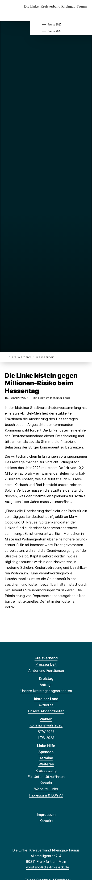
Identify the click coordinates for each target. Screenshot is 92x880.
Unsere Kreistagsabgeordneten (46, 691)
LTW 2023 (46, 737)
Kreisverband (21, 357)
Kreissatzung (46, 770)
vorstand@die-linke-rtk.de (47, 867)
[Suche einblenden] (72, 14)
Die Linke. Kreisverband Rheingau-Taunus (55, 6)
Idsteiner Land (46, 699)
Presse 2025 (54, 24)
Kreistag (46, 678)
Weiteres (46, 764)
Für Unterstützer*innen (46, 776)
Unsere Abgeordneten (46, 711)
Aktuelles (46, 705)
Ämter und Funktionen (46, 670)
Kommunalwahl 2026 (46, 725)
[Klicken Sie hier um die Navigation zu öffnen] (85, 14)
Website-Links (46, 789)
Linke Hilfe (46, 745)
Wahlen (46, 719)
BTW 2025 (46, 731)
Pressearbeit (44, 357)
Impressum (46, 814)
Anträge (46, 684)
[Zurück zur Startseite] (6, 356)
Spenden (46, 752)
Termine (46, 758)
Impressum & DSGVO (46, 795)
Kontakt (46, 782)
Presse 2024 (54, 31)
